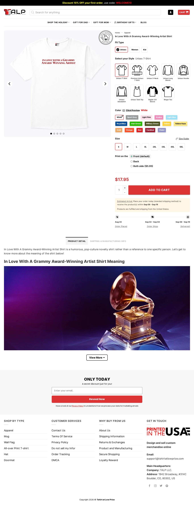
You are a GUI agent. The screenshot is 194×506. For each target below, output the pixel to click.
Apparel (127, 33)
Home (117, 33)
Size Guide (184, 138)
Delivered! (185, 226)
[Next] (105, 83)
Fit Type (119, 42)
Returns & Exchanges (112, 442)
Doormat (9, 460)
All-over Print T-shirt (16, 448)
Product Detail (77, 241)
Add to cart (159, 190)
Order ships (152, 226)
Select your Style (124, 58)
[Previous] (9, 83)
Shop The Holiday (57, 22)
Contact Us (58, 430)
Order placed (121, 226)
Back (136, 161)
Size (152, 138)
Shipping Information (112, 436)
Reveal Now (97, 399)
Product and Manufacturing (115, 448)
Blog (144, 22)
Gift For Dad (80, 22)
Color (127, 110)
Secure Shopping (109, 454)
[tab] (77, 241)
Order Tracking (61, 454)
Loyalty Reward (108, 460)
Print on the (121, 156)
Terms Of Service (62, 436)
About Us (104, 430)
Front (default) (141, 156)
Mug (6, 436)
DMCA (55, 460)
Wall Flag (9, 442)
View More (95, 357)
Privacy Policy (78, 406)
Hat (6, 454)
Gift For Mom (101, 22)
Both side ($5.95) (143, 166)
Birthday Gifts (125, 22)
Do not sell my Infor (63, 448)
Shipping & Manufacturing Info (108, 241)
